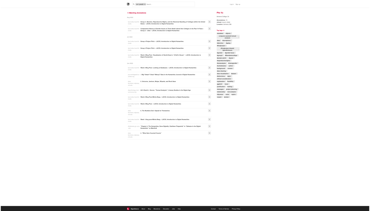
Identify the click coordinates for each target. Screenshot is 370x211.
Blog (149, 209)
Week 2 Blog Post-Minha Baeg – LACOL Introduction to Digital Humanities (164, 97)
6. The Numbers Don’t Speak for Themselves (155, 111)
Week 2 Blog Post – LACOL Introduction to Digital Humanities (160, 104)
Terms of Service (224, 209)
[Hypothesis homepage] (129, 4)
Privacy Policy (236, 209)
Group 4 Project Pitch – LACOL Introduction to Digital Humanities (162, 41)
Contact (213, 209)
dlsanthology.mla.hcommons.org (133, 91)
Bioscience (157, 209)
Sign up (238, 4)
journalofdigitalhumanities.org (134, 75)
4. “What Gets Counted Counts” (150, 133)
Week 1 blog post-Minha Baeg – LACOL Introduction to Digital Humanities (164, 119)
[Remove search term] (145, 4)
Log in (232, 4)
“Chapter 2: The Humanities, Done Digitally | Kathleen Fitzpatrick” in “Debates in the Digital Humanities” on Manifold (170, 127)
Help (179, 209)
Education (166, 209)
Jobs (173, 209)
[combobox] (169, 4)
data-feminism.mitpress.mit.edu (133, 83)
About (143, 209)
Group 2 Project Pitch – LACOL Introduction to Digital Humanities (162, 48)
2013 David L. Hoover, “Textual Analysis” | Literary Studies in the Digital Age (165, 90)
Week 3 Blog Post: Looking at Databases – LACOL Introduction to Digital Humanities (168, 68)
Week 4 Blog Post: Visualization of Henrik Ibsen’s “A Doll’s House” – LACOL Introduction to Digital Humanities (170, 56)
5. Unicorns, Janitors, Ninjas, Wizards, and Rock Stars (158, 81)
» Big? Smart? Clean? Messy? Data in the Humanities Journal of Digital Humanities (167, 74)
